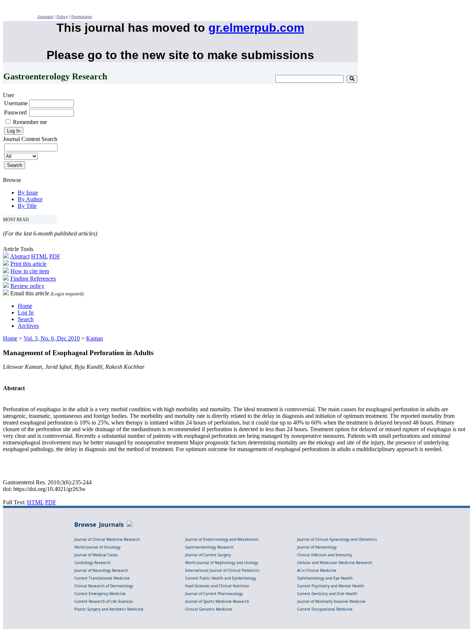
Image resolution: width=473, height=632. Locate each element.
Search (26, 319)
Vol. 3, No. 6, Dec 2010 (52, 338)
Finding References (33, 278)
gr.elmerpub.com (256, 27)
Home (25, 306)
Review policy (27, 286)
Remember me (30, 122)
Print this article (28, 264)
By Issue (28, 192)
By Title (27, 206)
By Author (30, 199)
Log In (26, 312)
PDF (54, 256)
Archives (28, 326)
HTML (39, 256)
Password (15, 112)
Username (16, 103)
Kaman (94, 338)
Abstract (20, 256)
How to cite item (29, 271)
